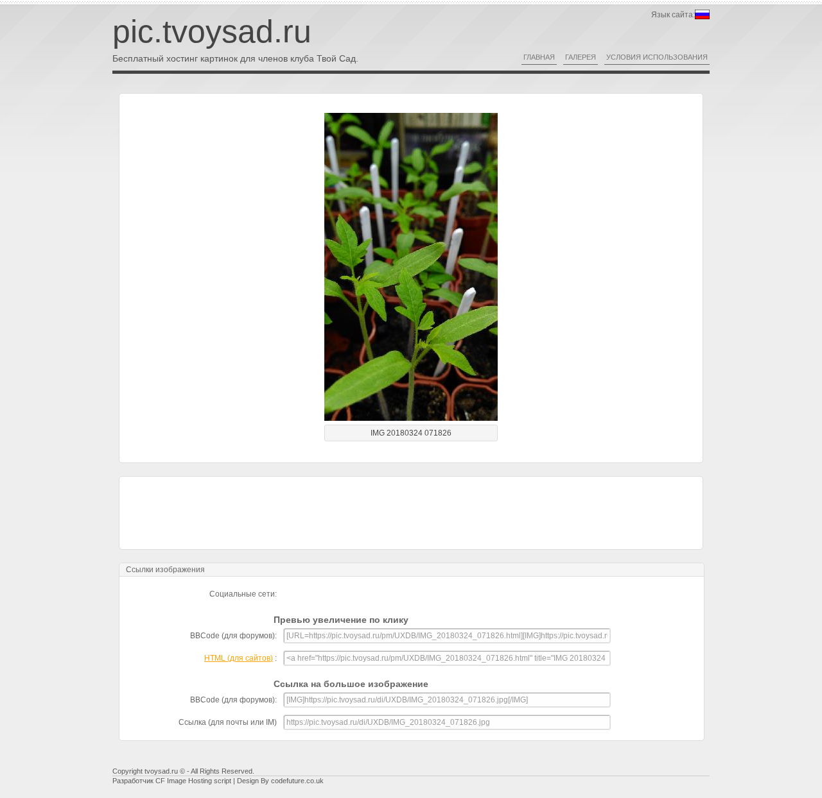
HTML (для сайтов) (238, 658)
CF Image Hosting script (193, 781)
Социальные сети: (243, 594)
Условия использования (657, 57)
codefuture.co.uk (297, 781)
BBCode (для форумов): (233, 635)
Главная (539, 57)
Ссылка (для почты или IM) (228, 722)
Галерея (580, 57)
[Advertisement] (411, 512)
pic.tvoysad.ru (211, 31)
